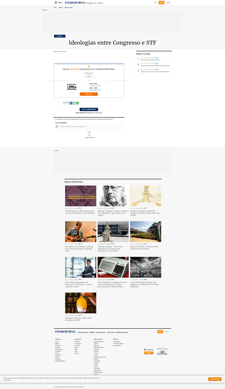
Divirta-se (96, 374)
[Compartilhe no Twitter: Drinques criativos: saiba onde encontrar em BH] (81, 315)
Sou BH (77, 353)
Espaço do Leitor (94, 3)
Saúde (57, 353)
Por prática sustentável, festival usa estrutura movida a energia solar (79, 248)
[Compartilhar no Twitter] (74, 103)
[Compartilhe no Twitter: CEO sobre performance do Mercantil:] (81, 279)
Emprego (96, 349)
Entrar (168, 2)
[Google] (89, 135)
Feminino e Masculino (100, 357)
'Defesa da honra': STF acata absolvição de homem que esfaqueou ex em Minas (110, 248)
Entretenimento (98, 372)
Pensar (96, 365)
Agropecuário (97, 370)
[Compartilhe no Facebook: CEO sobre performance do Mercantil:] (79, 279)
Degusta (96, 359)
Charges (96, 351)
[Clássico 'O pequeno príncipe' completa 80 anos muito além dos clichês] (145, 196)
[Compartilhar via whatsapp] (77, 103)
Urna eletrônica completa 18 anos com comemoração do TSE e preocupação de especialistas (112, 284)
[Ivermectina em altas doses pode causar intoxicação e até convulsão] (80, 196)
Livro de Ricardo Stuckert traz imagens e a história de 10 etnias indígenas (144, 284)
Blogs (76, 347)
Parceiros (77, 345)
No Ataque (97, 368)
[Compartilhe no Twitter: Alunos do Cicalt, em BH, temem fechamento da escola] (146, 244)
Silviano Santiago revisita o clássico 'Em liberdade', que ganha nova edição (113, 213)
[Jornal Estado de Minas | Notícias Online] (75, 2)
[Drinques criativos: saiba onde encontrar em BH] (80, 303)
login (94, 113)
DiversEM (57, 351)
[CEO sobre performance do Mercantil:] (80, 267)
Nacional (57, 347)
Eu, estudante (117, 345)
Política (57, 343)
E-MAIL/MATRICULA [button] (89, 137)
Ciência (96, 355)
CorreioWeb (116, 341)
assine (100, 113)
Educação (58, 359)
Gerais (57, 341)
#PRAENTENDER (98, 347)
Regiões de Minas (98, 341)
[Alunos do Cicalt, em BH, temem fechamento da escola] (145, 231)
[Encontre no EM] (156, 2)
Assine (161, 2)
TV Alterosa (78, 343)
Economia (58, 345)
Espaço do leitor (69, 7)
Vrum (76, 351)
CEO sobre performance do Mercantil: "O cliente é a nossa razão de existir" (78, 284)
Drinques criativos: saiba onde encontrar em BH (78, 319)
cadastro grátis (74, 69)
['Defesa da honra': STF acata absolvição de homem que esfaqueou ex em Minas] (113, 231)
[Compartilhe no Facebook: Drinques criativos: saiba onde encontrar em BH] (79, 315)
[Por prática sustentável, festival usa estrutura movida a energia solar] (80, 231)
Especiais (96, 345)
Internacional (58, 349)
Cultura (57, 357)
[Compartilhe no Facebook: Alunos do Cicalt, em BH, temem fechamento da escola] (144, 244)
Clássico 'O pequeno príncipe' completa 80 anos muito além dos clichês (145, 213)
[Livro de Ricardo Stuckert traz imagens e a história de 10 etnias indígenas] (145, 267)
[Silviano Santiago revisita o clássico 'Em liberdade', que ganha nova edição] (113, 196)
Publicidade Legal (60, 361)
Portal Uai (77, 341)
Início (55, 7)
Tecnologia (97, 361)
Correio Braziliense (118, 343)
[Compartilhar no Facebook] (71, 103)
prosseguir (215, 379)
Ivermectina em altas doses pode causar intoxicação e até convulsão (80, 212)
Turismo (96, 353)
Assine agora (88, 94)
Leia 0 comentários (89, 109)
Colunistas (58, 355)
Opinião (60, 7)
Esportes (96, 363)
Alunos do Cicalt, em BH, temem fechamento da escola (144, 247)
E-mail (89, 76)
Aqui (76, 349)
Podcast (96, 367)
